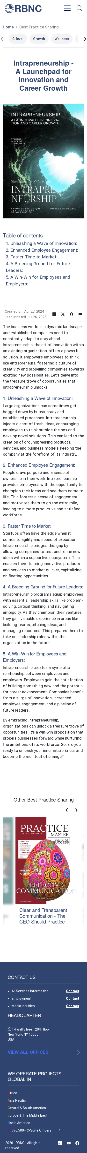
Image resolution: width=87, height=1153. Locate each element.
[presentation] (1, 38)
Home (8, 27)
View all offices (28, 1052)
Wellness (62, 39)
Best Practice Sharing (39, 27)
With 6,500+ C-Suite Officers (30, 1130)
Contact (72, 991)
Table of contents (23, 235)
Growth (39, 39)
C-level (17, 39)
